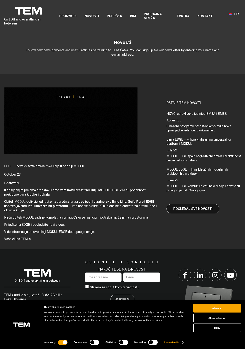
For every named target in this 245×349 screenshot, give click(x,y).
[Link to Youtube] (230, 275)
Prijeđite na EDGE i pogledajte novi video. (34, 225)
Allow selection (217, 318)
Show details (171, 342)
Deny (217, 327)
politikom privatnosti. (123, 287)
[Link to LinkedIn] (200, 275)
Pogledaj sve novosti (192, 209)
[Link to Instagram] (215, 275)
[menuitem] (67, 16)
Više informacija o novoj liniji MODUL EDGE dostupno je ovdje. (49, 232)
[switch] (94, 342)
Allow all (217, 308)
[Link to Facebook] (185, 275)
